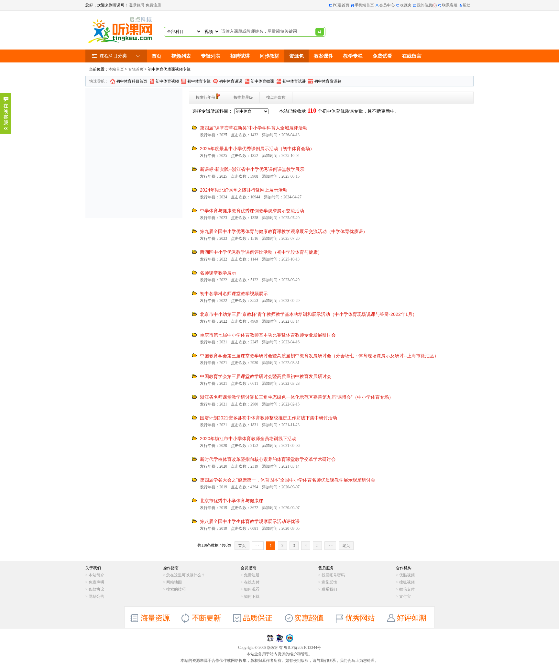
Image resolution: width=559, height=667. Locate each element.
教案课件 (323, 56)
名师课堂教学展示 (218, 272)
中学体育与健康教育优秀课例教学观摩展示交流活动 (252, 210)
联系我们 (329, 589)
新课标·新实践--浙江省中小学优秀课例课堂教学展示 (252, 169)
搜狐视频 (407, 582)
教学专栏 (353, 56)
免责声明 (96, 582)
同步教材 (269, 56)
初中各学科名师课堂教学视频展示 (234, 293)
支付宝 (405, 596)
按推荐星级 (243, 97)
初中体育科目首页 (131, 81)
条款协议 (96, 589)
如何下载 (251, 596)
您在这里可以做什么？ (185, 575)
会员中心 (387, 5)
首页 (156, 56)
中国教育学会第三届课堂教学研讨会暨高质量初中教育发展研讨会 (265, 376)
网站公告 (96, 596)
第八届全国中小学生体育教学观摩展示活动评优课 (250, 521)
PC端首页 (341, 5)
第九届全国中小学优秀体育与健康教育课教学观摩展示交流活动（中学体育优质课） (283, 231)
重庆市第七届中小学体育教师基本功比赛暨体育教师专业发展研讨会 (268, 335)
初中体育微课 (262, 81)
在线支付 (251, 582)
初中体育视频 (167, 81)
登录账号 (137, 5)
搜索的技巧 (176, 589)
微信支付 (407, 589)
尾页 (346, 545)
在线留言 (412, 56)
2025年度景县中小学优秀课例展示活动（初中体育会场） (257, 148)
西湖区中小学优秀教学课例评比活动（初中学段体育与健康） (261, 252)
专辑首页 (136, 69)
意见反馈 (329, 582)
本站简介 (96, 575)
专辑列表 (210, 56)
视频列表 (181, 56)
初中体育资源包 (327, 81)
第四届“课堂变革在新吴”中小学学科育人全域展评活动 (253, 127)
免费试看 (382, 56)
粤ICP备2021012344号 (302, 647)
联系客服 (449, 5)
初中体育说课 (230, 81)
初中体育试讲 (294, 81)
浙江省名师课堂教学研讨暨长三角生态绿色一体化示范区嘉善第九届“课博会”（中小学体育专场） (296, 397)
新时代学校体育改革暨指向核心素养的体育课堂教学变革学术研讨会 (268, 459)
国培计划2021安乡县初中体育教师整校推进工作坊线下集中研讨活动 (268, 417)
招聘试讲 (240, 56)
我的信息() (427, 5)
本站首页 (116, 69)
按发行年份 (205, 97)
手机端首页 (364, 5)
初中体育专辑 (199, 81)
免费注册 (153, 5)
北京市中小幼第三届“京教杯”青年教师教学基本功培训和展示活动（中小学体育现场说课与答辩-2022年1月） (308, 314)
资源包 (296, 56)
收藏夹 (405, 5)
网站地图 (174, 582)
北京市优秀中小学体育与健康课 (231, 500)
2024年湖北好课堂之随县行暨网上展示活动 (243, 190)
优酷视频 (407, 575)
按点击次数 (276, 97)
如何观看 (251, 589)
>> (330, 545)
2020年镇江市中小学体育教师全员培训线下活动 (248, 438)
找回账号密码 (333, 575)
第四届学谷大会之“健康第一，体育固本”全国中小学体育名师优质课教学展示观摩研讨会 (287, 480)
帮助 (466, 5)
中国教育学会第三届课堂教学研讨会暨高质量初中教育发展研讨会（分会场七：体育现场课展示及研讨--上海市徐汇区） (319, 355)
